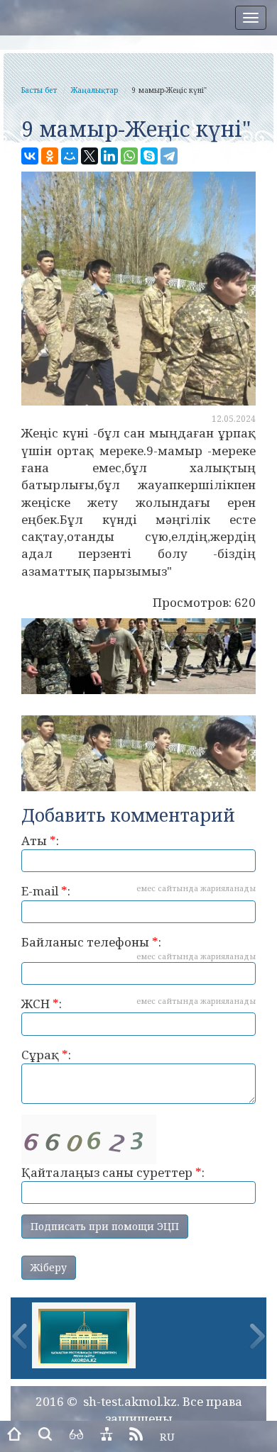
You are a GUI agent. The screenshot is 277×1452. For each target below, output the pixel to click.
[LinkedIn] (109, 155)
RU (167, 1436)
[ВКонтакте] (29, 155)
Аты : (40, 840)
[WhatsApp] (129, 155)
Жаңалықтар (94, 90)
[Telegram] (169, 155)
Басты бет (39, 90)
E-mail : (138, 891)
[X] (89, 155)
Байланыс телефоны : (138, 947)
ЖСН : (138, 1003)
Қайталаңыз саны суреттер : (113, 1172)
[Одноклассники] (49, 155)
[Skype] (149, 155)
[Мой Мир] (69, 155)
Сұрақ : (46, 1054)
